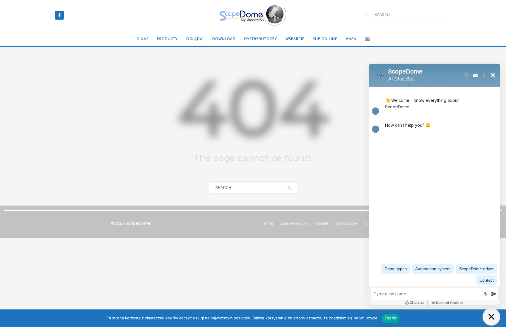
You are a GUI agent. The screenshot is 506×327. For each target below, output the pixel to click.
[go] (367, 15)
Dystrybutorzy (346, 223)
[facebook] (59, 15)
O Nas (268, 223)
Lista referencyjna (294, 223)
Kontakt (322, 223)
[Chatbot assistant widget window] (434, 184)
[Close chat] (491, 317)
